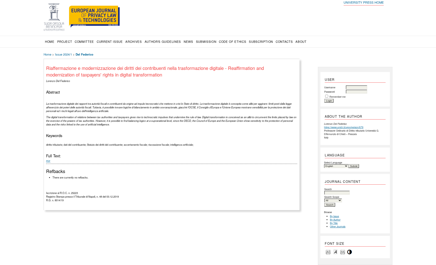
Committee (84, 41)
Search (328, 189)
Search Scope (331, 197)
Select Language (333, 162)
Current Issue (110, 41)
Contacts (284, 41)
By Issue (334, 216)
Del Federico (84, 54)
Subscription (261, 41)
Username (329, 87)
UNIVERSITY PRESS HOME (364, 2)
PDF (48, 161)
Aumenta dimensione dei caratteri (342, 251)
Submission (206, 41)
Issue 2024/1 (63, 54)
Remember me (337, 96)
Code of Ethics (232, 41)
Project (64, 41)
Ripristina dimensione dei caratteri (335, 251)
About (300, 41)
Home (49, 41)
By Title (334, 223)
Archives (133, 41)
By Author (335, 219)
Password (329, 91)
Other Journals (337, 226)
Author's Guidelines (163, 41)
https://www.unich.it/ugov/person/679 (343, 127)
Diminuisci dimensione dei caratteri (328, 251)
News (188, 41)
